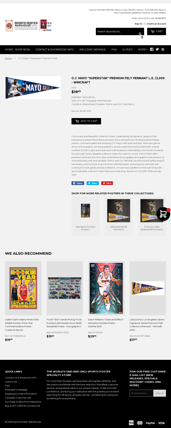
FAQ (114, 49)
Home (8, 58)
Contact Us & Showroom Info (20, 377)
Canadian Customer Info (18, 397)
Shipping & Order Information (21, 393)
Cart (159, 31)
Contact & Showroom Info (55, 49)
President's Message (16, 389)
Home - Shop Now (17, 49)
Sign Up (159, 393)
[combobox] (120, 31)
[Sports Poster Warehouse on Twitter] (157, 49)
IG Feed (127, 49)
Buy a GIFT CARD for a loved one (22, 405)
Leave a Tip (11, 381)
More (142, 49)
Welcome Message (92, 49)
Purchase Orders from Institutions (23, 401)
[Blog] (162, 49)
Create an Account (156, 24)
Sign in (138, 24)
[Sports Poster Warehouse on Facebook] (151, 49)
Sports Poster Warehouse (27, 421)
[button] (120, 37)
